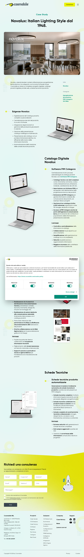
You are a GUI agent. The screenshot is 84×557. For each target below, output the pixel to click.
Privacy (68, 553)
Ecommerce (46, 521)
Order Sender (34, 519)
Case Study (42, 14)
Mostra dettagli (70, 292)
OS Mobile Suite (47, 519)
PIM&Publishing (47, 533)
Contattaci (69, 4)
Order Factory (34, 524)
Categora (33, 534)
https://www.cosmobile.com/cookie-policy (30, 276)
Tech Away (33, 532)
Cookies (78, 553)
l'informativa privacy (15, 498)
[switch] (32, 286)
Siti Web (66, 101)
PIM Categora (67, 99)
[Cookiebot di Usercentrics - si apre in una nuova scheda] (70, 259)
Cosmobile (19, 553)
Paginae (32, 529)
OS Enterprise (34, 521)
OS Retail (32, 527)
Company (59, 516)
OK (66, 297)
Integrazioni (46, 540)
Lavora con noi (61, 527)
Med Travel (33, 537)
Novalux (65, 86)
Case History (60, 519)
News (58, 523)
